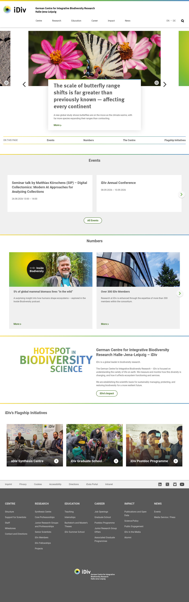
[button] (24, 84)
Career (94, 20)
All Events (92, 220)
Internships (70, 517)
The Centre (129, 140)
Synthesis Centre (43, 511)
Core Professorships (45, 517)
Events (50, 140)
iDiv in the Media (132, 532)
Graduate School (102, 517)
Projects (39, 548)
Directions (74, 484)
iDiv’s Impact (107, 393)
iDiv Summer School (75, 532)
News (127, 20)
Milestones (10, 528)
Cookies (38, 484)
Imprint (8, 484)
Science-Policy (131, 521)
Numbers (88, 140)
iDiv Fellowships (43, 543)
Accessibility (55, 484)
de (174, 20)
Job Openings (101, 511)
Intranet (109, 484)
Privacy (23, 484)
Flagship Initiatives (175, 140)
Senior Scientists (43, 532)
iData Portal (92, 484)
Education (76, 20)
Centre (39, 20)
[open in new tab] (159, 484)
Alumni (127, 537)
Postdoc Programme (104, 522)
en (168, 20)
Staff (7, 522)
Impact (111, 20)
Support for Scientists (15, 517)
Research (56, 20)
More (57, 125)
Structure (9, 511)
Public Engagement (133, 526)
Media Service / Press (164, 517)
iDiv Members (41, 537)
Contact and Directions (16, 534)
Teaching (69, 511)
